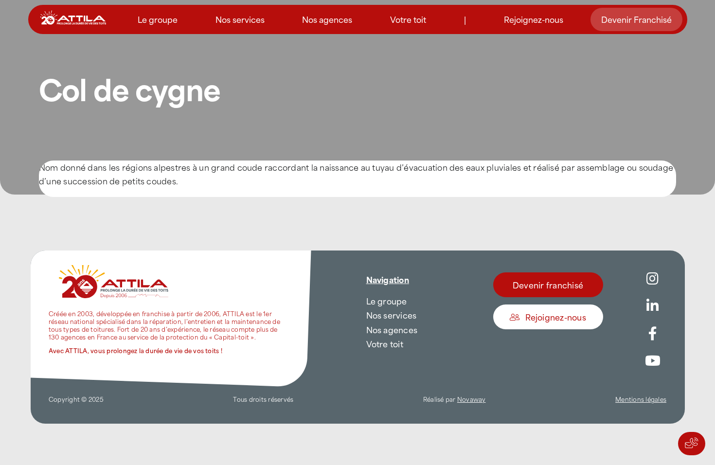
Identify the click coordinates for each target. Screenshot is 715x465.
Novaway (471, 399)
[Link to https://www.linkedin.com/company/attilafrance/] (652, 306)
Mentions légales (640, 399)
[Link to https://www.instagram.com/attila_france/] (652, 278)
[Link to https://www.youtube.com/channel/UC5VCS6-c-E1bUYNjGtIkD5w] (652, 361)
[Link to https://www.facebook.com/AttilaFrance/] (652, 333)
